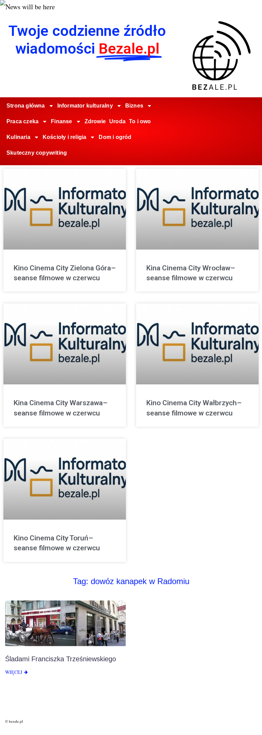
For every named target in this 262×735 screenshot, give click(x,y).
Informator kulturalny (85, 106)
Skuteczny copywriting (36, 153)
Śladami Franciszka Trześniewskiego (60, 659)
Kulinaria (18, 137)
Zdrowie (95, 121)
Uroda (117, 121)
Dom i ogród (115, 137)
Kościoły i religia (65, 137)
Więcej (13, 672)
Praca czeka (22, 121)
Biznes (134, 106)
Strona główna (25, 106)
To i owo (140, 121)
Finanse (61, 121)
